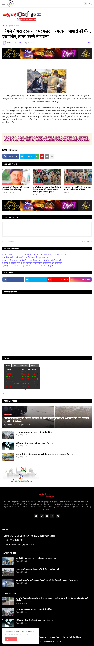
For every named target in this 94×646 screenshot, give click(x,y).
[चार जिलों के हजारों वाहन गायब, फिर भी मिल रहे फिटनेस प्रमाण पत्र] (8, 561)
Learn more (23, 634)
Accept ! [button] (10, 639)
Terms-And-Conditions (72, 637)
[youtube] (47, 516)
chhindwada (14, 26)
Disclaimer (42, 637)
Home (4, 26)
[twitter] (36, 279)
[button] (3, 4)
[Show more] (52, 156)
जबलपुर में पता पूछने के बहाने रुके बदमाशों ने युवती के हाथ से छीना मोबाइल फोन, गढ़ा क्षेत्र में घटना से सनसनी (47, 580)
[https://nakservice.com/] (13, 284)
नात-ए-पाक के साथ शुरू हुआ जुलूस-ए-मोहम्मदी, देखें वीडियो (34, 432)
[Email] (47, 156)
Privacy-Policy (55, 637)
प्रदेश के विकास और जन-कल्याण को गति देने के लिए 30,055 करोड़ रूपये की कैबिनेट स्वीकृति (36, 254)
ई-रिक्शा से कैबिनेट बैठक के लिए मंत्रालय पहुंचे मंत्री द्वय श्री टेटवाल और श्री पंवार (32, 263)
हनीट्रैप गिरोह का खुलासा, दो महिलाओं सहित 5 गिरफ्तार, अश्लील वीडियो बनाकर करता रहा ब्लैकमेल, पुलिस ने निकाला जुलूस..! (47, 189)
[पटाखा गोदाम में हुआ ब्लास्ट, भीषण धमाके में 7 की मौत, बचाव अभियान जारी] (8, 572)
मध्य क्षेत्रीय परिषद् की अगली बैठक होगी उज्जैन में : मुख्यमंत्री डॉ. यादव (27, 257)
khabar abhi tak (54, 641)
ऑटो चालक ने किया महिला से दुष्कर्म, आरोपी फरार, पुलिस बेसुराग (34, 443)
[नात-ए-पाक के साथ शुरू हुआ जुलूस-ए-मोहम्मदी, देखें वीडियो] (8, 435)
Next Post (86, 241)
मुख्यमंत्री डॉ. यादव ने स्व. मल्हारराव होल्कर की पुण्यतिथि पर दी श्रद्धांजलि (28, 265)
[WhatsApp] (37, 156)
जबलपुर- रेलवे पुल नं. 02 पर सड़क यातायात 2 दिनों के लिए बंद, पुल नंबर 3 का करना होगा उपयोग (44, 454)
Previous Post (9, 241)
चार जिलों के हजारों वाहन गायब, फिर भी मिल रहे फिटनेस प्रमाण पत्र (36, 558)
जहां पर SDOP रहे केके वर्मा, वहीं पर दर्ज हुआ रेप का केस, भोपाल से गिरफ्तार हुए (15, 188)
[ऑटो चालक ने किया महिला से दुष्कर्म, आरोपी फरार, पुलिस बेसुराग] (8, 446)
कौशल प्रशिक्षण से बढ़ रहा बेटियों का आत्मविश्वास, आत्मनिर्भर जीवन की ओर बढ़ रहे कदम (33, 260)
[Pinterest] (42, 156)
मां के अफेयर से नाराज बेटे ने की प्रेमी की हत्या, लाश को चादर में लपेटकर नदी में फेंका (77, 188)
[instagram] (52, 516)
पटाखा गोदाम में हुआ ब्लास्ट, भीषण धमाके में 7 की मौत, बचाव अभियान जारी (37, 569)
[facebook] (13, 279)
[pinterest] (58, 516)
